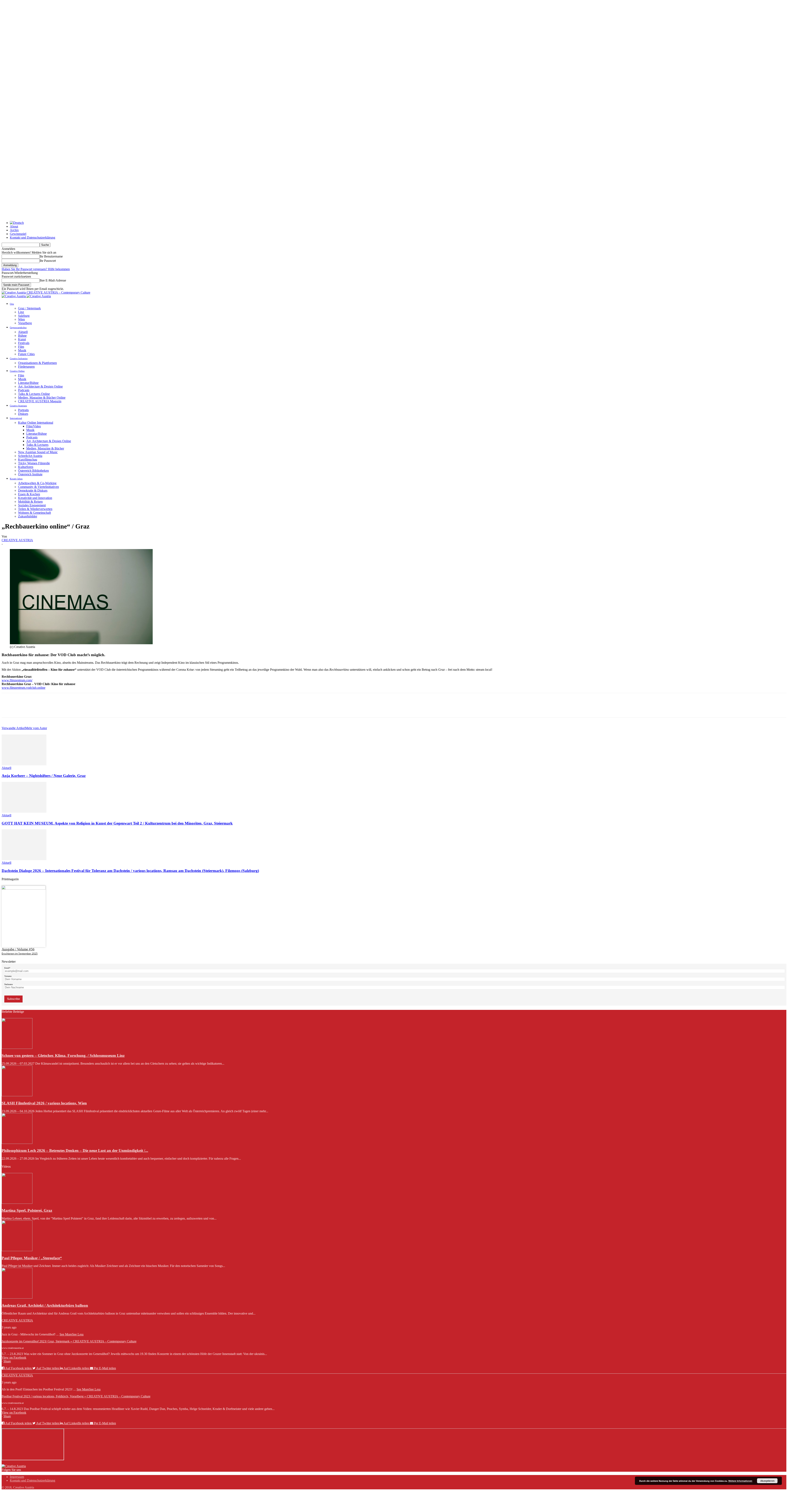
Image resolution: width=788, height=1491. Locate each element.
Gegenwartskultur (18, 327)
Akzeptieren (767, 1481)
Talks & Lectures (37, 444)
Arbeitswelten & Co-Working (37, 483)
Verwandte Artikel (13, 728)
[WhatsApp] (53, 709)
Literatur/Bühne (28, 382)
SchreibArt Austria (30, 456)
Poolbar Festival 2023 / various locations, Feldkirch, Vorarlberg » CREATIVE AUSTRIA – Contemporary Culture (76, 1396)
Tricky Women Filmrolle (34, 463)
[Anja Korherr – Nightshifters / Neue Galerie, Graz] (24, 764)
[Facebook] (8, 709)
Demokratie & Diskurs (32, 490)
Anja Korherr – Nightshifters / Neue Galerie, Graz (44, 776)
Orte (12, 304)
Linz (21, 312)
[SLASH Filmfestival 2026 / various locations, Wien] (17, 1095)
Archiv (14, 230)
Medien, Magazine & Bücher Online (41, 397)
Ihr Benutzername (51, 256)
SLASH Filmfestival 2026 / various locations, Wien (44, 1103)
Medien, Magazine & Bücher (45, 448)
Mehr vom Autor (36, 728)
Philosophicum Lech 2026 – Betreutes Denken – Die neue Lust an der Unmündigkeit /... (75, 1150)
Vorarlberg (25, 323)
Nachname (8, 984)
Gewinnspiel (18, 234)
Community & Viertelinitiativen (38, 487)
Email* (7, 968)
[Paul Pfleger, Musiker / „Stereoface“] (17, 1250)
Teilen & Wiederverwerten (35, 509)
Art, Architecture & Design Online (40, 386)
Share (7, 1361)
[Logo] (14, 296)
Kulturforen (25, 467)
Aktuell (23, 332)
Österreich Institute (30, 474)
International (16, 418)
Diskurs (23, 413)
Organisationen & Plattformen (37, 363)
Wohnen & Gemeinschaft (34, 512)
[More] (68, 709)
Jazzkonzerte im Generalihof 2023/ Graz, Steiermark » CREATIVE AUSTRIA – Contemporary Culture (69, 1341)
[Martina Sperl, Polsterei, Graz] (17, 1202)
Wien (21, 319)
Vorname (7, 976)
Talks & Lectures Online (34, 394)
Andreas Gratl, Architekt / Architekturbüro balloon (45, 1305)
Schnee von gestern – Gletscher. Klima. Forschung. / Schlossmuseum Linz (63, 1055)
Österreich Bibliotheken (33, 470)
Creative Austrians (18, 405)
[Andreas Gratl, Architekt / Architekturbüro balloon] (17, 1297)
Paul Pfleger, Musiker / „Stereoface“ (32, 1258)
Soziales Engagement (32, 505)
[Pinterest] (38, 709)
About (14, 226)
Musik (22, 350)
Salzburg (24, 315)
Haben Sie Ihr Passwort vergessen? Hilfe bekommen (36, 269)
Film (21, 346)
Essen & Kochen (29, 494)
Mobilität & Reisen (30, 501)
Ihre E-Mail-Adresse (53, 280)
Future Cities (26, 354)
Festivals (23, 343)
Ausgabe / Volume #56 (18, 949)
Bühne (22, 335)
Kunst (22, 339)
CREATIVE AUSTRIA (17, 540)
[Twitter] (23, 709)
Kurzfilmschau (27, 459)
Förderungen (26, 366)
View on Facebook (14, 1357)
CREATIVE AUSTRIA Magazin (39, 401)
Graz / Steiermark (29, 308)
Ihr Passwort (48, 260)
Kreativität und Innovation (35, 498)
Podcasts (23, 390)
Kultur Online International (35, 422)
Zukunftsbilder (27, 516)
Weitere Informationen (740, 1480)
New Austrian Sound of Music (38, 452)
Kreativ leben (16, 478)
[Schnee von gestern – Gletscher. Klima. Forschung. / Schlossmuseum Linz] (17, 1047)
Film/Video (33, 426)
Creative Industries (18, 358)
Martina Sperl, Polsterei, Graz (27, 1210)
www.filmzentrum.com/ (17, 680)
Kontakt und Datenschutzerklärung (32, 237)
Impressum (17, 1476)
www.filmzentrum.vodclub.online (23, 687)
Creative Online (17, 371)
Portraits (23, 410)
